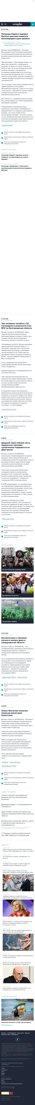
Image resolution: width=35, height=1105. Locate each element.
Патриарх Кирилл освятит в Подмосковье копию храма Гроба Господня (17, 44)
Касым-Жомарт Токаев (9, 766)
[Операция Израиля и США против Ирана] (17, 1020)
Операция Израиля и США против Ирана (16, 1022)
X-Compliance (4, 1070)
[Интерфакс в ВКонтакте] (8, 1087)
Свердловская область (9, 677)
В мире (3, 438)
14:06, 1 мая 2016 (5, 31)
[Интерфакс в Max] (13, 1087)
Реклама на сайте (5, 1034)
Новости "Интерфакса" (6, 1079)
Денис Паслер (16, 240)
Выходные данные (6, 1098)
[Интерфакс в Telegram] (5, 1087)
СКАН (2, 1080)
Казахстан (5, 762)
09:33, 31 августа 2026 (7, 707)
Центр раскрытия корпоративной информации (11, 1083)
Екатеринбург (6, 240)
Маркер (3, 1073)
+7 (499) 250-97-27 (22, 1059)
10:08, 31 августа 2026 (7, 635)
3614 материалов (6, 1025)
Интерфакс (17, 24)
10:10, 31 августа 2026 (7, 181)
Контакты (3, 1033)
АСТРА (2, 1074)
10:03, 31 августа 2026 (7, 320)
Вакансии (27, 1033)
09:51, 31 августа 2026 (7, 440)
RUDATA (3, 1082)
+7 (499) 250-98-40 (10, 1059)
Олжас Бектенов (15, 762)
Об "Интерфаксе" (11, 1033)
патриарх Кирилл (7, 125)
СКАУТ (2, 1071)
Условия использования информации (11, 1096)
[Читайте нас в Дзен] (2, 1087)
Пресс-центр (20, 1033)
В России (4, 29)
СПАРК (2, 1068)
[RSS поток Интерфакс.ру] (10, 1087)
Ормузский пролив (8, 519)
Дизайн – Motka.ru (5, 1100)
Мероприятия (14, 1034)
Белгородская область (9, 409)
